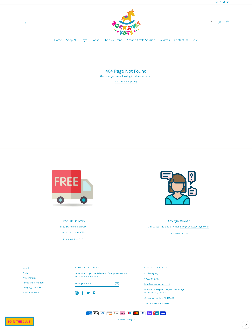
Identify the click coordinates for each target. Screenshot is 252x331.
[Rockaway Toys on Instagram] (77, 293)
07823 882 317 (151, 278)
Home (58, 40)
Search (25, 268)
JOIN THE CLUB (19, 321)
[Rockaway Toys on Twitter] (88, 293)
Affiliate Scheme (30, 292)
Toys (84, 40)
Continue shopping (126, 81)
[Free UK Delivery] (73, 188)
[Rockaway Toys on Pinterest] (94, 293)
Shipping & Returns (32, 287)
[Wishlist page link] (212, 22)
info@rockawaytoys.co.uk (194, 226)
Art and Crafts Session (141, 40)
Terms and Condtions (33, 282)
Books (95, 40)
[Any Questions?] (179, 188)
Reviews (165, 40)
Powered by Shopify (126, 319)
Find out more (73, 239)
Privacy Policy (29, 277)
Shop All (71, 40)
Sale (195, 40)
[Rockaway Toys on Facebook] (82, 293)
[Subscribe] (117, 284)
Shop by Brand (113, 40)
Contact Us (181, 40)
